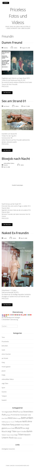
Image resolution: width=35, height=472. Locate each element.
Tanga (16, 435)
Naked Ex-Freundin (15, 233)
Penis (22, 425)
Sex (24, 428)
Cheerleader (23, 415)
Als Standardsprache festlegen (11, 317)
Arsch (15, 411)
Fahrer (15, 418)
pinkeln (17, 425)
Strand (26, 411)
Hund (6, 418)
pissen (4, 371)
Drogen (19, 418)
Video (15, 438)
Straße (23, 431)
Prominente (5, 341)
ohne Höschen (6, 354)
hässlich (4, 400)
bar (22, 412)
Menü (6, 3)
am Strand (6, 106)
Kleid (10, 418)
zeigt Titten (5, 383)
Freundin (13, 421)
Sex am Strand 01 (14, 101)
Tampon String (9, 435)
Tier (3, 412)
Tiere (3, 337)
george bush (7, 421)
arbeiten (20, 438)
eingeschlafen (8, 412)
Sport (3, 388)
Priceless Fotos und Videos (18, 16)
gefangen (8, 415)
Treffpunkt (18, 422)
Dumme (6, 48)
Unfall (29, 415)
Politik (3, 375)
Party (3, 362)
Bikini (31, 411)
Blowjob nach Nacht (16, 159)
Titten (21, 434)
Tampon (4, 396)
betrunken (5, 346)
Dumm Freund (12, 42)
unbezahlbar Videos (9, 163)
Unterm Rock (7, 437)
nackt (5, 238)
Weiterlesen (7, 92)
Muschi (18, 427)
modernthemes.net (23, 465)
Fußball (3, 422)
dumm (29, 431)
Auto (4, 414)
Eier (19, 412)
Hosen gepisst (6, 367)
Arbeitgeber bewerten (8, 449)
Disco (3, 418)
